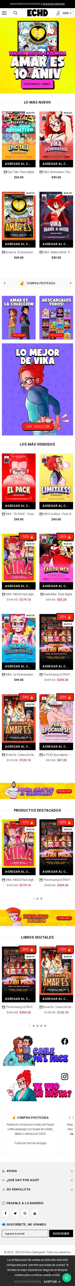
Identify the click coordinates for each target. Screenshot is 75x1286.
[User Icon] (59, 13)
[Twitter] (15, 1213)
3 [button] (41, 899)
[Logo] (37, 12)
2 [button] (37, 899)
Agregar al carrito (20, 164)
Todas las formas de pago (30, 1143)
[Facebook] (5, 1213)
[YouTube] (34, 1213)
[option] (37, 283)
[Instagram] (25, 1213)
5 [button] (45, 1026)
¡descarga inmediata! (53, 4)
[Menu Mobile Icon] (4, 13)
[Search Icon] (15, 13)
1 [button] (34, 899)
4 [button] (41, 1026)
